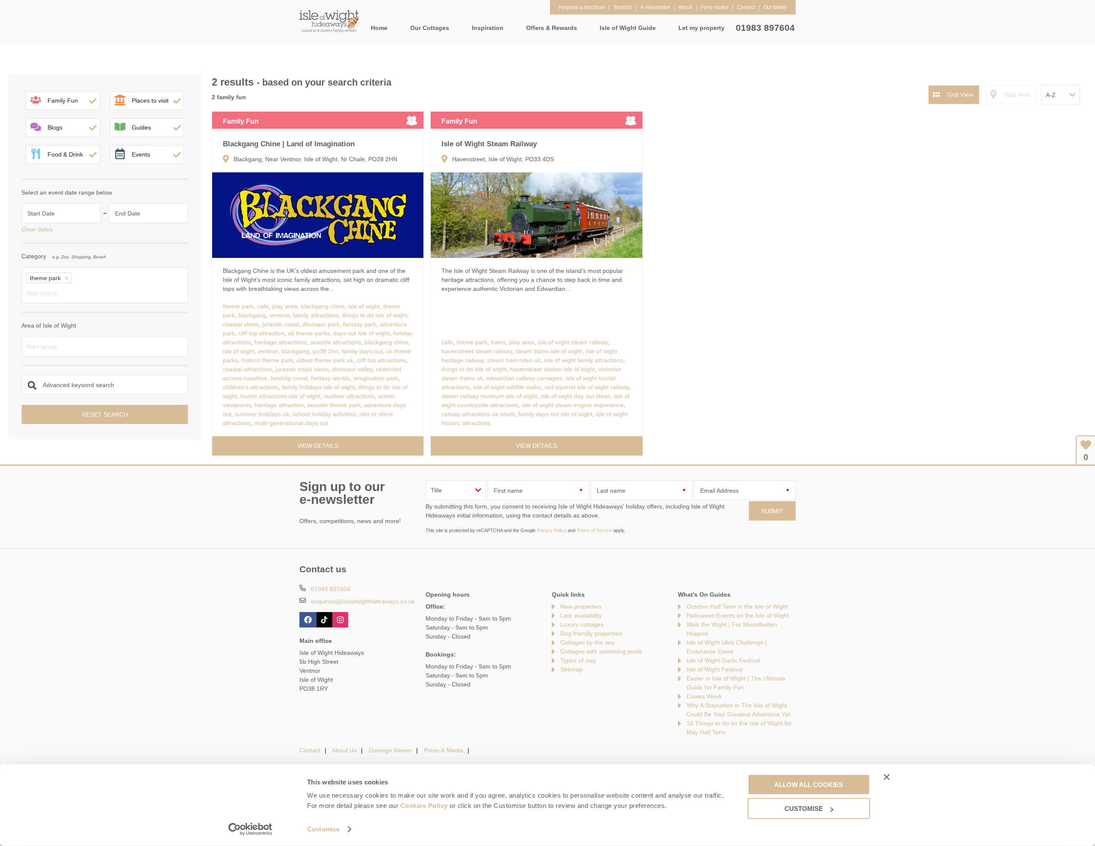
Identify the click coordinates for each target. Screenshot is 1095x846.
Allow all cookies (808, 784)
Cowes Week (704, 696)
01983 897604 (765, 28)
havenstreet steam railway (476, 351)
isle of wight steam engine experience (573, 405)
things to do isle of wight (374, 315)
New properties (580, 606)
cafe (263, 306)
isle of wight (364, 306)
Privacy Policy (551, 530)
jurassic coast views (302, 369)
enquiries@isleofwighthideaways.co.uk (363, 601)
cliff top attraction (261, 333)
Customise (323, 829)
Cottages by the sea (587, 642)
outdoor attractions (349, 396)
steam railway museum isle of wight (489, 396)
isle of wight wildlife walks (507, 387)
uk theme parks (309, 333)
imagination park (375, 378)
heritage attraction (279, 405)
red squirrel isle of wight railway (587, 387)
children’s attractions (250, 387)
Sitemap (571, 669)
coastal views (241, 324)
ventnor (279, 315)
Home (379, 27)
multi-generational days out (291, 423)
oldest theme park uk (324, 360)
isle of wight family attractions (583, 360)
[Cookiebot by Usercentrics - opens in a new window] (250, 829)
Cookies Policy (424, 805)
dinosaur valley (352, 369)
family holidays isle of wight (318, 387)
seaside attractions (335, 342)
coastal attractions (247, 369)
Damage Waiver (390, 750)
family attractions (316, 315)
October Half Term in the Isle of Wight (737, 606)
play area (284, 306)
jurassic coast (280, 324)
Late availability (581, 615)
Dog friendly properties (591, 633)
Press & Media (443, 750)
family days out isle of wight (555, 414)
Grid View (960, 94)
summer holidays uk (262, 414)
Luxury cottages (582, 624)
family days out (362, 351)
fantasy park (359, 324)
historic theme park (267, 360)
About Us (344, 750)
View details (317, 445)
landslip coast (289, 378)
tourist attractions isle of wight (280, 396)
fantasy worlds (330, 378)
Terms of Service (594, 530)
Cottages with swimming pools (601, 651)
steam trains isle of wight (548, 351)
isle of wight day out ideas (575, 396)
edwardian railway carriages (524, 378)
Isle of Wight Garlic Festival (723, 660)
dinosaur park (321, 324)
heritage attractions (281, 342)
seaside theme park (334, 405)
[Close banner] (887, 777)
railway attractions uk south (478, 414)
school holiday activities (324, 414)
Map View (1017, 94)
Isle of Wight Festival (715, 669)
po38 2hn (325, 351)
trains (498, 342)
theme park (238, 306)
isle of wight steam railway (573, 342)
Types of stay (578, 660)
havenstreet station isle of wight (552, 369)
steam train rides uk (514, 360)
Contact (309, 750)
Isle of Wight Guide (628, 27)
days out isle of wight (361, 333)
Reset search (105, 414)
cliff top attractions (381, 360)
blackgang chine (323, 306)
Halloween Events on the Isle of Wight (738, 615)
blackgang (252, 315)
